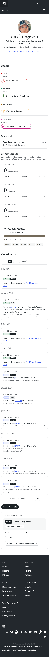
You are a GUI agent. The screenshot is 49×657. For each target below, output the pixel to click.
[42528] (17, 423)
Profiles (5, 10)
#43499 (18, 401)
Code (16, 261)
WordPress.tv (9, 595)
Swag (28, 595)
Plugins (28, 571)
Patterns (28, 575)
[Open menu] (45, 3)
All (10, 261)
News (4, 566)
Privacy (5, 575)
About (5, 562)
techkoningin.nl (16, 51)
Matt (5, 607)
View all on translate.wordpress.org (21, 543)
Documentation (9, 587)
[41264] (17, 487)
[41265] (17, 471)
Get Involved (30, 583)
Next (37, 499)
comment (13, 307)
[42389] (17, 446)
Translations (9, 507)
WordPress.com (10, 603)
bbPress (7, 611)
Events (28, 587)
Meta (24, 261)
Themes (28, 566)
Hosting (5, 571)
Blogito (9, 537)
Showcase (29, 562)
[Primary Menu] (43, 10)
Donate (29, 591)
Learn (4, 583)
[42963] (17, 378)
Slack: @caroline (33, 51)
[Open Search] (38, 3)
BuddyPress (8, 616)
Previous (13, 499)
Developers (7, 591)
